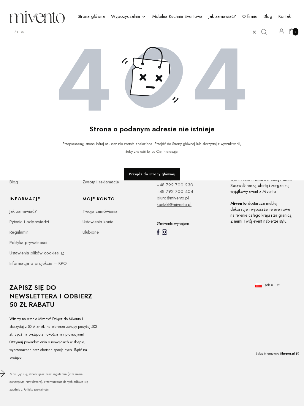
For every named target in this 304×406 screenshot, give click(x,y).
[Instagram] (164, 232)
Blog (14, 182)
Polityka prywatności (28, 242)
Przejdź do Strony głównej (152, 174)
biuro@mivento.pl (173, 198)
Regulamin (19, 232)
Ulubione (91, 232)
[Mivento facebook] (158, 232)
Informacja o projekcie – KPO (38, 263)
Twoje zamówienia (100, 211)
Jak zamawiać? (23, 211)
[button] (266, 32)
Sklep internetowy (275, 353)
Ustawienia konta (98, 221)
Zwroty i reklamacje (101, 182)
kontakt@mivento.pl (174, 204)
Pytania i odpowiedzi (29, 221)
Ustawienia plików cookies (35, 253)
